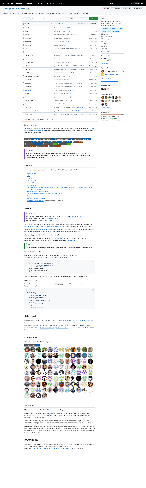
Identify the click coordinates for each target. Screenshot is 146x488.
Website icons (31, 180)
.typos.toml (28, 79)
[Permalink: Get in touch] (23, 316)
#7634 (58, 23)
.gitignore (28, 69)
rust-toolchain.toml (30, 111)
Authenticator (34, 193)
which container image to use (56, 226)
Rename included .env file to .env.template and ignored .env (70, 69)
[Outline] (95, 119)
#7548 (66, 41)
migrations (28, 38)
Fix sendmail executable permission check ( (66, 83)
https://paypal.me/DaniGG (112, 78)
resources (28, 45)
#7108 (81, 66)
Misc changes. (58, 59)
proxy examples (70, 240)
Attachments (31, 178)
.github (27, 27)
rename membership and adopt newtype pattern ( (67, 55)
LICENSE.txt (28, 93)
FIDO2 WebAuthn (48, 193)
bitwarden (105, 28)
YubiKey (57, 193)
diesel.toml (28, 107)
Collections (33, 187)
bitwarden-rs (113, 28)
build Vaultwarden (47, 235)
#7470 (77, 34)
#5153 (65, 45)
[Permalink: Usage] (23, 208)
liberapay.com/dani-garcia (112, 74)
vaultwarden (20, 9)
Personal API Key (32, 183)
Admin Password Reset (80, 187)
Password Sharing (43, 187)
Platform (10, 3)
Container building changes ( (61, 72)
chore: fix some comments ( (61, 100)
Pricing (59, 3)
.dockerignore (29, 55)
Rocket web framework (55, 238)
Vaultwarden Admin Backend (36, 198)
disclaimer (39, 130)
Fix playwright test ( (59, 41)
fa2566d (78, 23)
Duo (62, 193)
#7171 (72, 97)
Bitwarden (50, 410)
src (26, 48)
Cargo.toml (28, 86)
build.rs (27, 104)
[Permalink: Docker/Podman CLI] (23, 252)
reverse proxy (47, 220)
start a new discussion (47, 328)
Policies (39, 189)
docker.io (32, 226)
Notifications (117, 8)
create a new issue (62, 328)
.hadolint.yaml (29, 72)
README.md (28, 97)
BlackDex (28, 23)
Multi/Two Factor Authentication (37, 191)
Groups (62, 187)
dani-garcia (9, 9)
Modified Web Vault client (35, 201)
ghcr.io (26, 226)
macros (27, 34)
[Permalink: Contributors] (23, 337)
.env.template (29, 62)
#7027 (63, 52)
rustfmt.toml (28, 114)
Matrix (69, 320)
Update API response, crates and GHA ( (64, 34)
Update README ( (59, 45)
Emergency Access (33, 196)
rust (109, 31)
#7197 (69, 38)
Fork (127, 8)
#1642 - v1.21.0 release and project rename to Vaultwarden (50, 448)
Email (41, 193)
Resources (29, 3)
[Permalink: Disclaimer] (23, 405)
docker (27, 31)
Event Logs (68, 187)
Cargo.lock (28, 83)
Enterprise (50, 3)
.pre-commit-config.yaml (32, 76)
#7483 (79, 83)
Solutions (19, 3)
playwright (28, 41)
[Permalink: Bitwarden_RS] (23, 440)
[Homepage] (4, 3)
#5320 (83, 55)
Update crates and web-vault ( (62, 97)
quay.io (41, 226)
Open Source (40, 3)
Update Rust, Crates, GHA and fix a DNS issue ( (67, 66)
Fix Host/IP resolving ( (60, 79)
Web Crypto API (77, 216)
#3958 (71, 72)
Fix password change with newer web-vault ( (43, 23)
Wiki (79, 231)
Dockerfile (28, 90)
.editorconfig (28, 59)
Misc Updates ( (58, 52)
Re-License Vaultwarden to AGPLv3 (63, 93)
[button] (93, 261)
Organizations (31, 185)
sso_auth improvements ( (60, 38)
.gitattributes (28, 66)
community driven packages (43, 229)
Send (28, 176)
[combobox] (77, 18)
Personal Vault (31, 173)
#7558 (69, 27)
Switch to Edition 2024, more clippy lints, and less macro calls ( (71, 104)
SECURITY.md (29, 100)
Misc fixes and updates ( (60, 27)
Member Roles (54, 187)
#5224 (70, 100)
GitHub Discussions (78, 320)
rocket (104, 31)
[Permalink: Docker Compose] (23, 280)
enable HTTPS (53, 218)
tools (26, 52)
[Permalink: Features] (23, 165)
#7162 (67, 79)
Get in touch (83, 153)
